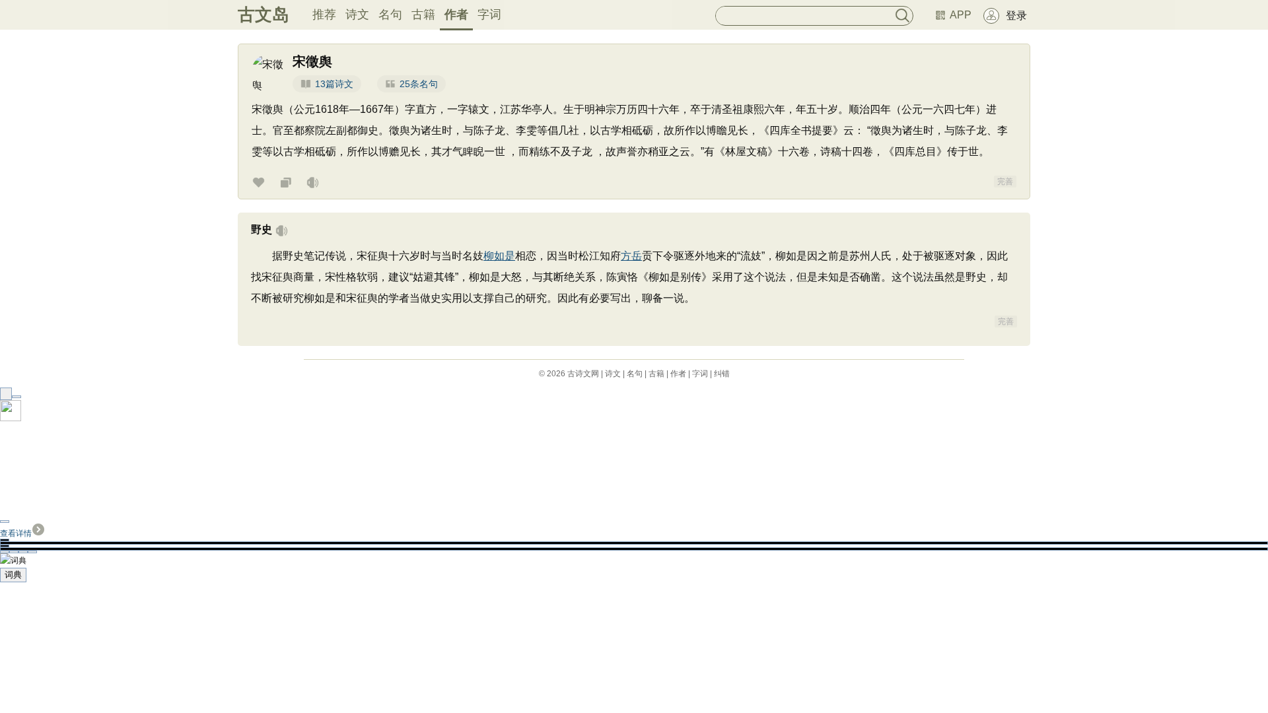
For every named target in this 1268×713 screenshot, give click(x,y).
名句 (390, 14)
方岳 (631, 255)
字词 (489, 14)
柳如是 (499, 255)
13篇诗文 (334, 84)
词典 (13, 575)
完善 (1005, 181)
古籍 (423, 14)
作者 (456, 14)
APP (960, 14)
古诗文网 (583, 373)
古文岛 (263, 14)
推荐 (324, 14)
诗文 (357, 14)
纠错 (722, 373)
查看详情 (16, 533)
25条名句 (419, 84)
